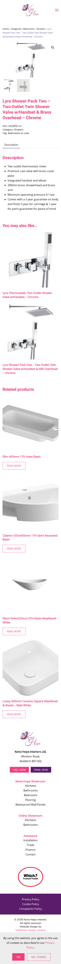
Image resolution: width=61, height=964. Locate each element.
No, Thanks (38, 957)
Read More (14, 465)
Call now (19, 769)
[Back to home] (30, 10)
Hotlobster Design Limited (30, 930)
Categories (16, 28)
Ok (18, 957)
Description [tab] (11, 145)
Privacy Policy (30, 899)
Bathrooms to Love (18, 133)
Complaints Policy (30, 909)
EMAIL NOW (41, 769)
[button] (56, 10)
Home (6, 28)
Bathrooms (29, 28)
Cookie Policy (30, 904)
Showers (40, 28)
